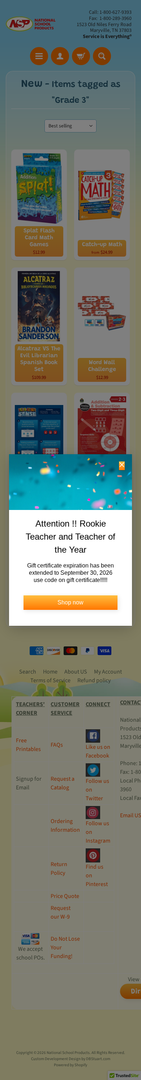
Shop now (70, 602)
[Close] (122, 465)
